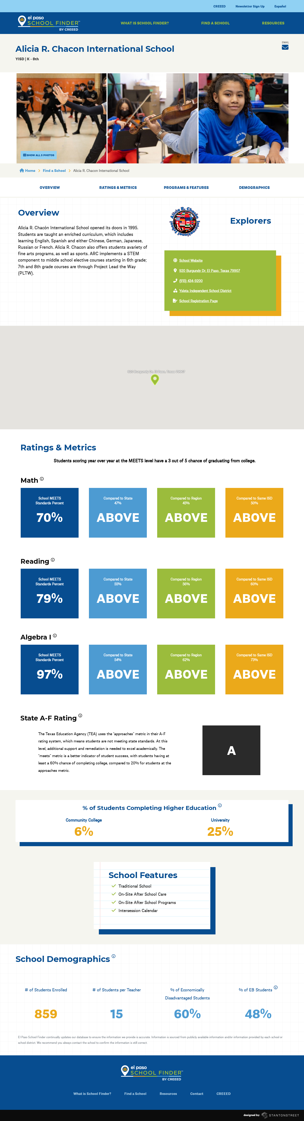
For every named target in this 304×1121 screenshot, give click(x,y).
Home (29, 170)
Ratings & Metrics (118, 187)
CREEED (219, 6)
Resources (273, 23)
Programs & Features (186, 187)
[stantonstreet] (280, 1115)
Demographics (254, 187)
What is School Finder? (145, 23)
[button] (285, 47)
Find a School (215, 23)
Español (280, 6)
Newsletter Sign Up (250, 6)
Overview (50, 187)
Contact (196, 1093)
